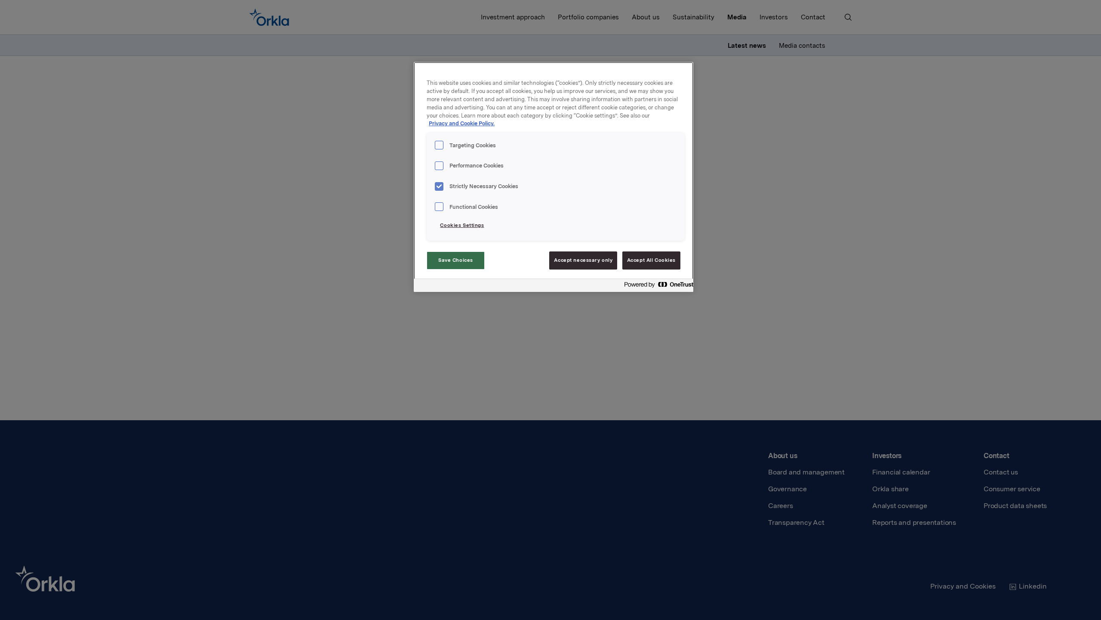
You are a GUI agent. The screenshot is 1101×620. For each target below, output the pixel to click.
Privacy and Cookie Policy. (462, 123)
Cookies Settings (462, 225)
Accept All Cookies (651, 260)
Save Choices (455, 260)
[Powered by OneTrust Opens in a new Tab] (656, 286)
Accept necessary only (583, 260)
